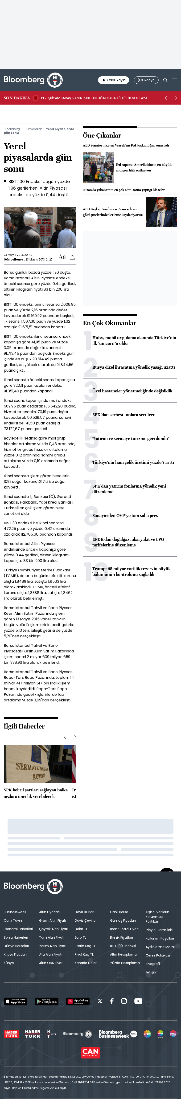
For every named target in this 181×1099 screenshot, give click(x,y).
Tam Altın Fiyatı (51, 937)
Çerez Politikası (158, 955)
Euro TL (80, 937)
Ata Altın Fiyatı (50, 954)
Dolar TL (81, 929)
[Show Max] (173, 1034)
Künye (9, 963)
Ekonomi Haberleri (18, 929)
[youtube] (138, 1002)
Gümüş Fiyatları (123, 920)
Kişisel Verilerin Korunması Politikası (157, 917)
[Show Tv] (147, 1034)
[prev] (166, 98)
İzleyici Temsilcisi (159, 930)
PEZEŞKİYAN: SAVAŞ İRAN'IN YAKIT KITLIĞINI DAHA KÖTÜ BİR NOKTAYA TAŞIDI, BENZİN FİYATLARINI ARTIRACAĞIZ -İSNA (94, 98)
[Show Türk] (160, 1034)
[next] (176, 98)
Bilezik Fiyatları (121, 937)
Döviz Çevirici (85, 920)
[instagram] (124, 1002)
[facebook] (112, 1002)
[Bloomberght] (33, 80)
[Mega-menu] (174, 80)
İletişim (151, 972)
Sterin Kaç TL (85, 946)
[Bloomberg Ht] (77, 1034)
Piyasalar (35, 129)
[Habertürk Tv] (32, 1034)
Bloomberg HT (14, 129)
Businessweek (15, 912)
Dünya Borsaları (16, 946)
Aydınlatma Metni (160, 946)
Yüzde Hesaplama (125, 963)
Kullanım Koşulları (160, 938)
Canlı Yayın (13, 920)
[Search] (165, 80)
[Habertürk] (11, 1034)
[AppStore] (15, 1001)
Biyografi (153, 963)
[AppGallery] (78, 1001)
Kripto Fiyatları (15, 954)
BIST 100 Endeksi (123, 946)
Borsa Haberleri (16, 937)
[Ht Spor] (52, 1034)
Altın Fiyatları (49, 912)
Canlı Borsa (119, 912)
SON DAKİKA (17, 98)
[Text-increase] (62, 257)
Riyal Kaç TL (84, 954)
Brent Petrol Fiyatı (124, 929)
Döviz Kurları (84, 912)
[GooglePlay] (46, 1001)
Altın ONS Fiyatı (51, 963)
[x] (100, 1002)
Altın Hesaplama (123, 954)
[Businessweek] (118, 1034)
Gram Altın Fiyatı (52, 920)
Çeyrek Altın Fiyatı (53, 929)
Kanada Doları (86, 963)
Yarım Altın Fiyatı (52, 946)
